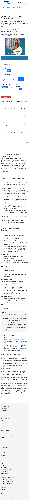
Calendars (20, 2)
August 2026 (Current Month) (6, 79)
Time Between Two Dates (6, 465)
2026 (8, 70)
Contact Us (3, 489)
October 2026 (21, 78)
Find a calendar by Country (6, 457)
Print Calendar (7, 97)
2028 (17, 70)
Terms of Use (3, 493)
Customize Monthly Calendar (7, 481)
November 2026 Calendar (6, 425)
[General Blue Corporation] (6, 2)
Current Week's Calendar (6, 444)
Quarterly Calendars (5, 430)
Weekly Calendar (6, 11)
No (21, 89)
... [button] (25, 78)
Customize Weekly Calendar (6, 483)
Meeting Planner (4, 473)
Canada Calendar (4, 455)
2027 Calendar (4, 410)
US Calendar (3, 453)
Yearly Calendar (6, 7)
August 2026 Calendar (5, 420)
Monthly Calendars (5, 418)
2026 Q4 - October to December (7, 434)
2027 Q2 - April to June (5, 437)
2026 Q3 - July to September (6, 432)
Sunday (5, 87)
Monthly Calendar (17, 7)
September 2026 (14, 78)
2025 (4, 70)
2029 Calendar (4, 414)
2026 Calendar (4, 408)
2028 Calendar (4, 412)
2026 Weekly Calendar (5, 447)
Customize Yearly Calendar (6, 479)
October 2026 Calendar (5, 424)
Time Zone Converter (5, 471)
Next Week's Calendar (5, 445)
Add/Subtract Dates (5, 463)
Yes (17, 89)
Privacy (2, 491)
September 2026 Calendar (6, 422)
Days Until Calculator (5, 467)
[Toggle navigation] (25, 2)
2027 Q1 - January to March (6, 435)
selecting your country (20, 348)
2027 (13, 70)
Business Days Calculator (6, 469)
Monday (11, 87)
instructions (7, 34)
